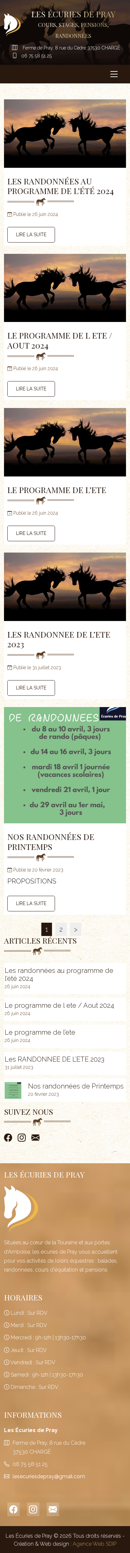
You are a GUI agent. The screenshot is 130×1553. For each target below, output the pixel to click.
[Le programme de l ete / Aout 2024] (65, 288)
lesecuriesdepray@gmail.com (49, 1476)
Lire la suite (31, 234)
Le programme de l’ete (56, 489)
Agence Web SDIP (94, 1544)
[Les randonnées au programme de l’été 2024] (65, 133)
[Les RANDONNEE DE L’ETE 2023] (65, 587)
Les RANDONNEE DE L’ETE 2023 (58, 639)
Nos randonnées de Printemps (50, 841)
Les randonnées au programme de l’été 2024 (60, 185)
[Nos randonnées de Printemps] (65, 773)
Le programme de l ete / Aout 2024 (59, 340)
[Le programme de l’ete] (65, 442)
